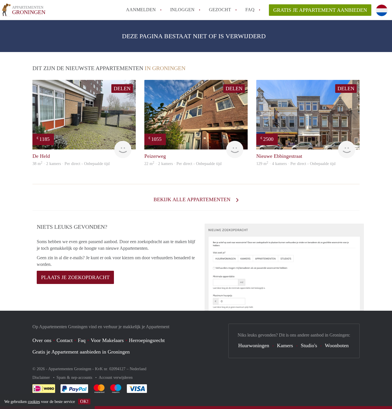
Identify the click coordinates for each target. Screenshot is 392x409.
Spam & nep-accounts (75, 377)
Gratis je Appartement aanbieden (320, 10)
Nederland (138, 369)
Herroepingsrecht (147, 340)
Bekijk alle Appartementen (193, 199)
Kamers (285, 345)
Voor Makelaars (107, 340)
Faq (82, 340)
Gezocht (220, 9)
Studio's (309, 345)
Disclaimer (41, 377)
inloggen (182, 9)
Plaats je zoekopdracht (75, 277)
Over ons (41, 340)
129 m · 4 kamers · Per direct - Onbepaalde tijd (295, 164)
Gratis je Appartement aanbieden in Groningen (81, 352)
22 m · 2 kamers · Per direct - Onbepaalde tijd (183, 164)
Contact (65, 340)
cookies (34, 402)
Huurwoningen (253, 345)
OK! (84, 401)
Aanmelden (141, 9)
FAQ (250, 9)
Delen (122, 88)
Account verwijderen (116, 377)
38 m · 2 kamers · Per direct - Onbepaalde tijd (71, 164)
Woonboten (337, 345)
